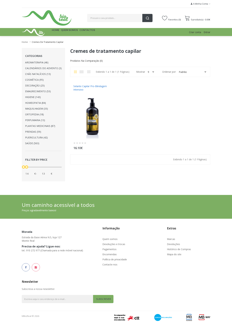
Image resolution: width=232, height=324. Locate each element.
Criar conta (195, 32)
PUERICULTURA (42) (36, 137)
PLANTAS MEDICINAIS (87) (40, 126)
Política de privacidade (114, 259)
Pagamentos (109, 249)
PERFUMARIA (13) (35, 120)
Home (25, 41)
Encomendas (109, 254)
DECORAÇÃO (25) (35, 85)
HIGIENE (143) (33, 97)
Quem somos (110, 239)
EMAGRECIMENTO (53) (38, 91)
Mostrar (140, 71)
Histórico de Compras (179, 249)
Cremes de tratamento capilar (48, 41)
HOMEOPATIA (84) (35, 102)
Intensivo (78, 93)
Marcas (171, 239)
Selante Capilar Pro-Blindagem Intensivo (90, 88)
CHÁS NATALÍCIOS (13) (38, 74)
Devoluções (173, 244)
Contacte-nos (109, 264)
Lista (89, 72)
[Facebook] (26, 267)
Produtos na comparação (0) (86, 60)
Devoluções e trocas (113, 244)
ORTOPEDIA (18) (34, 114)
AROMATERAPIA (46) (36, 62)
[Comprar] (110, 147)
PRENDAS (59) (33, 131)
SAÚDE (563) (32, 143)
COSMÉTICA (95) (34, 79)
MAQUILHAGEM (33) (36, 108)
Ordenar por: (169, 71)
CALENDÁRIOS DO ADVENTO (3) (43, 68)
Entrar (207, 32)
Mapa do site (174, 254)
